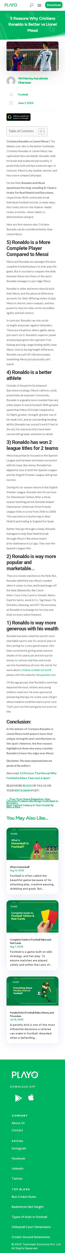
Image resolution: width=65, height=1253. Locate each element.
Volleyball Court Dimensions (31, 1227)
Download (54, 5)
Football (23, 94)
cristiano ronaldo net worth (36, 670)
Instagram (19, 1148)
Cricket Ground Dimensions (31, 1237)
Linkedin (17, 1168)
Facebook (18, 1158)
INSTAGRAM (22, 790)
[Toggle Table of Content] (40, 131)
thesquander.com (46, 674)
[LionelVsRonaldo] (44, 1107)
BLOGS (27, 785)
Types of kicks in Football (29, 1217)
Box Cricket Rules (24, 1197)
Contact (17, 1130)
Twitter (17, 1179)
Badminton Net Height (28, 1207)
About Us (18, 1123)
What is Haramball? (20, 867)
